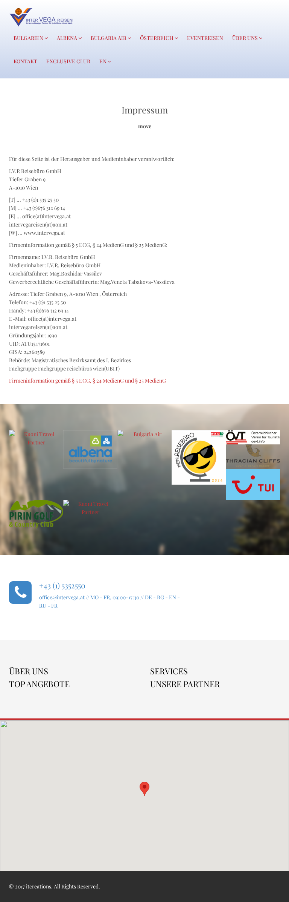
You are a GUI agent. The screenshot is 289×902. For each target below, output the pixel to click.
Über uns (245, 37)
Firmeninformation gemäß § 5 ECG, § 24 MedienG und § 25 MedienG (87, 380)
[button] (144, 789)
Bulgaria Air (109, 37)
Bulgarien (29, 37)
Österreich (157, 37)
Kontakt (25, 61)
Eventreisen (205, 37)
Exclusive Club (68, 61)
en (103, 61)
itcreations (38, 886)
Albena (67, 37)
